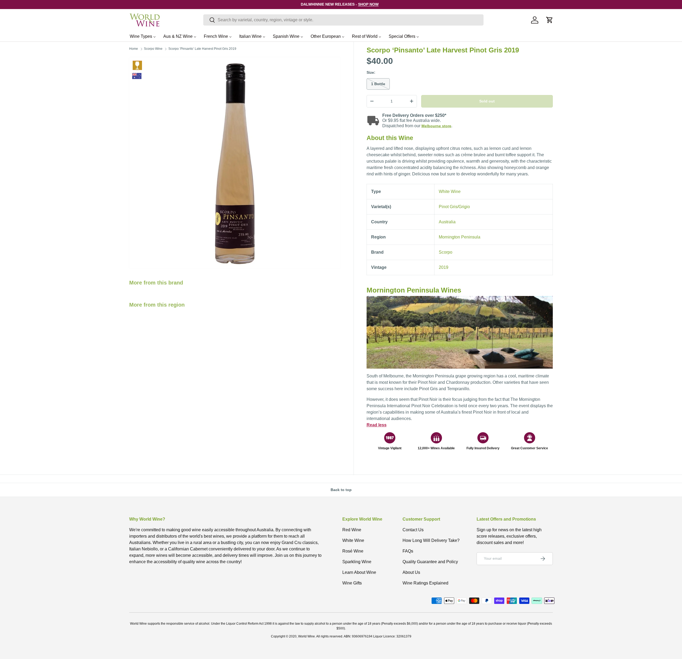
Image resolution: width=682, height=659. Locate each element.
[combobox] (343, 20)
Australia (447, 222)
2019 (443, 267)
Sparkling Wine (356, 561)
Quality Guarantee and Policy (430, 561)
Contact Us (413, 530)
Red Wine (351, 530)
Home (133, 49)
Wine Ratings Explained (425, 583)
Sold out (487, 101)
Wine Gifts (352, 583)
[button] (549, 20)
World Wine (306, 636)
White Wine (137, 65)
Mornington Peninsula (459, 237)
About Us (411, 572)
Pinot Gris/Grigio (454, 206)
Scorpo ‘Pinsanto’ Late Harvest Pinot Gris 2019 (202, 49)
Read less (377, 425)
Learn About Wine (359, 572)
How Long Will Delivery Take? (431, 540)
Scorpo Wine (153, 49)
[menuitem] (142, 36)
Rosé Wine (352, 551)
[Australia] (136, 76)
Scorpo (445, 252)
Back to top (341, 490)
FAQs (408, 551)
